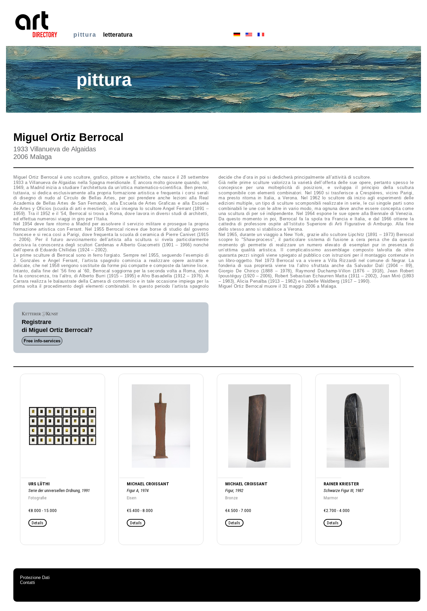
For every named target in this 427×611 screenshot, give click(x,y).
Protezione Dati (35, 577)
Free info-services (42, 340)
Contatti (27, 582)
